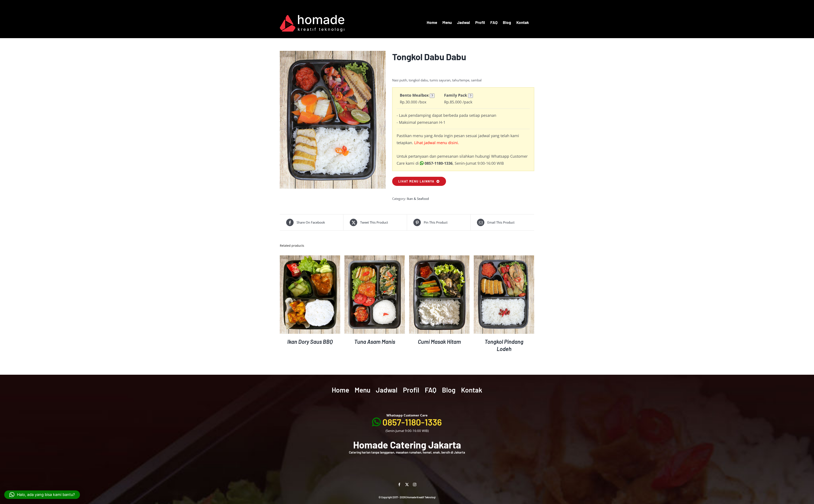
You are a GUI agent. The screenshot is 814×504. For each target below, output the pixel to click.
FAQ (430, 390)
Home (340, 390)
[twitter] (407, 484)
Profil (411, 390)
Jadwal (386, 390)
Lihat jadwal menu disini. (436, 142)
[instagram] (414, 484)
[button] (42, 494)
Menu (362, 390)
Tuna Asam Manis (374, 341)
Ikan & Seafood (418, 198)
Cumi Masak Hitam (439, 341)
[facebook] (399, 484)
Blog (449, 390)
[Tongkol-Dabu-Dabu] (333, 120)
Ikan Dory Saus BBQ (310, 341)
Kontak (471, 390)
